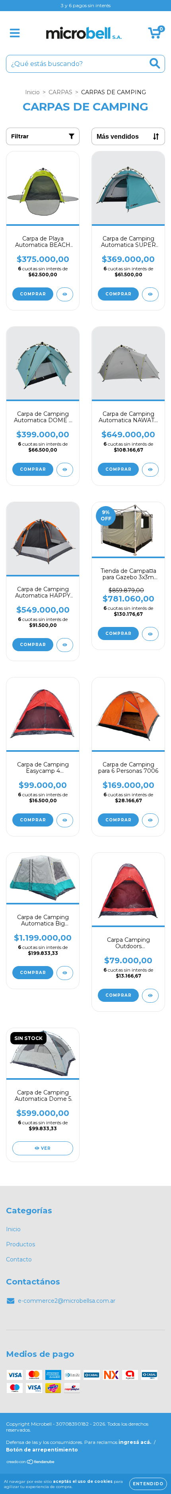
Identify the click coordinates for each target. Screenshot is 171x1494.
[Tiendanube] (31, 1463)
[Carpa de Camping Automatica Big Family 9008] (64, 973)
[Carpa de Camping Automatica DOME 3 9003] (64, 470)
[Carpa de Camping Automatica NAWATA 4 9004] (150, 470)
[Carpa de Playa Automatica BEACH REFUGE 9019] (64, 294)
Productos (20, 1244)
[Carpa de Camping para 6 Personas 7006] (150, 820)
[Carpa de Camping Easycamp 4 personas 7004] (64, 820)
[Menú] (15, 33)
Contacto (19, 1259)
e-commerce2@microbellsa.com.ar (66, 1300)
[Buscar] (155, 63)
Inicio (32, 92)
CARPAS (60, 92)
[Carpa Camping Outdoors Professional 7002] (150, 996)
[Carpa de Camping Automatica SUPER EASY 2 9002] (150, 294)
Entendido (148, 1483)
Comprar (33, 294)
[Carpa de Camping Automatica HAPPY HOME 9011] (64, 645)
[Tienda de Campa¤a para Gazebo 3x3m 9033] (150, 634)
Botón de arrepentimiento (42, 1450)
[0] (154, 35)
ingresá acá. (135, 1442)
